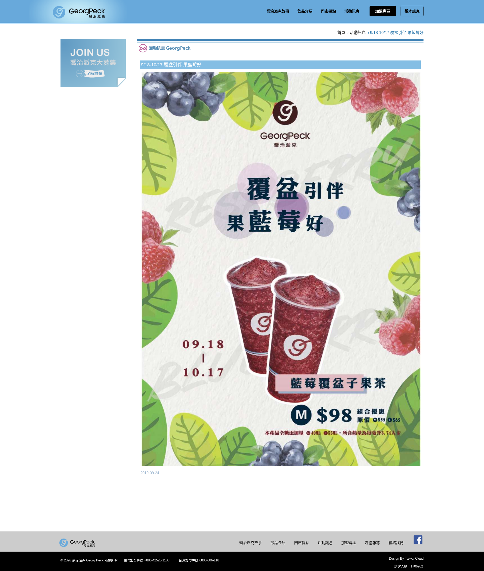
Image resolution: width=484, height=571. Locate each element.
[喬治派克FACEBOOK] (418, 541)
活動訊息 (358, 32)
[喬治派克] (77, 543)
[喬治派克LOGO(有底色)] (78, 21)
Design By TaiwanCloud (406, 558)
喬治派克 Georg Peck (88, 560)
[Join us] (93, 85)
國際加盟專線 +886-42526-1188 (146, 560)
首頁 (341, 32)
